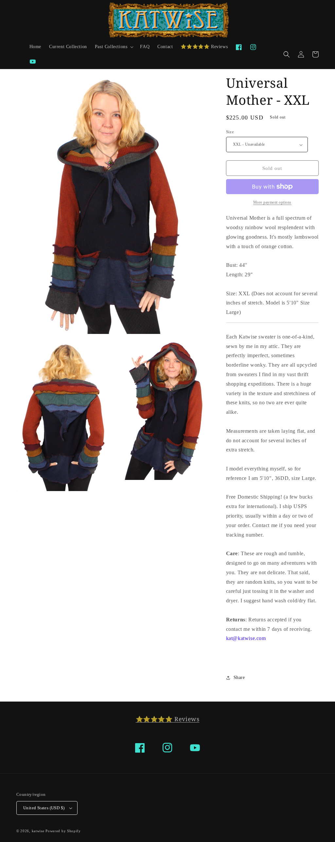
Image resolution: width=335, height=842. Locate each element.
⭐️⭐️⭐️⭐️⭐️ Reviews (168, 719)
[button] (113, 47)
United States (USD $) (43, 807)
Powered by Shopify (63, 831)
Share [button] (239, 677)
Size (230, 131)
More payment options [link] (272, 202)
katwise (38, 831)
